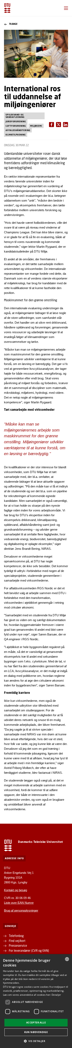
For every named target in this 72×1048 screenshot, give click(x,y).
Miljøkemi (36, 126)
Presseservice (18, 945)
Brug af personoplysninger (21, 910)
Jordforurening (16, 121)
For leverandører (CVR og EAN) (29, 950)
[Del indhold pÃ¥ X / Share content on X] (65, 124)
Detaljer (56, 994)
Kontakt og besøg (15, 890)
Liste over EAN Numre (19, 902)
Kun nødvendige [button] (36, 1032)
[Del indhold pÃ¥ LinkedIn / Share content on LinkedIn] (58, 124)
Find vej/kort (17, 941)
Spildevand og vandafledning (15, 115)
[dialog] (36, 1001)
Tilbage (13, 24)
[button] (66, 8)
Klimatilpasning (16, 134)
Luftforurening (16, 126)
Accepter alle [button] (36, 1022)
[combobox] (67, 959)
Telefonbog (16, 936)
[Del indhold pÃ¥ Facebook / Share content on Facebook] (51, 124)
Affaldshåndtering (18, 130)
